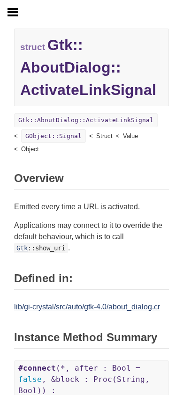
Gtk (22, 248)
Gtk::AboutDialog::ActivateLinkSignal (85, 120)
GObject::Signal (53, 135)
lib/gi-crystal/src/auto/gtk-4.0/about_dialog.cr (87, 307)
